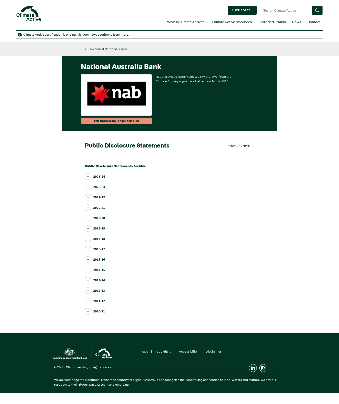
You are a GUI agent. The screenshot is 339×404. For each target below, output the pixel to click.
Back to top (322, 398)
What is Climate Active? (185, 22)
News (296, 22)
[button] (242, 10)
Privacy (143, 351)
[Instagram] (263, 368)
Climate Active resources (232, 22)
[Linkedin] (253, 368)
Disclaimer (213, 351)
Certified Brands (273, 22)
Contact (314, 22)
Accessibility (188, 351)
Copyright (163, 351)
